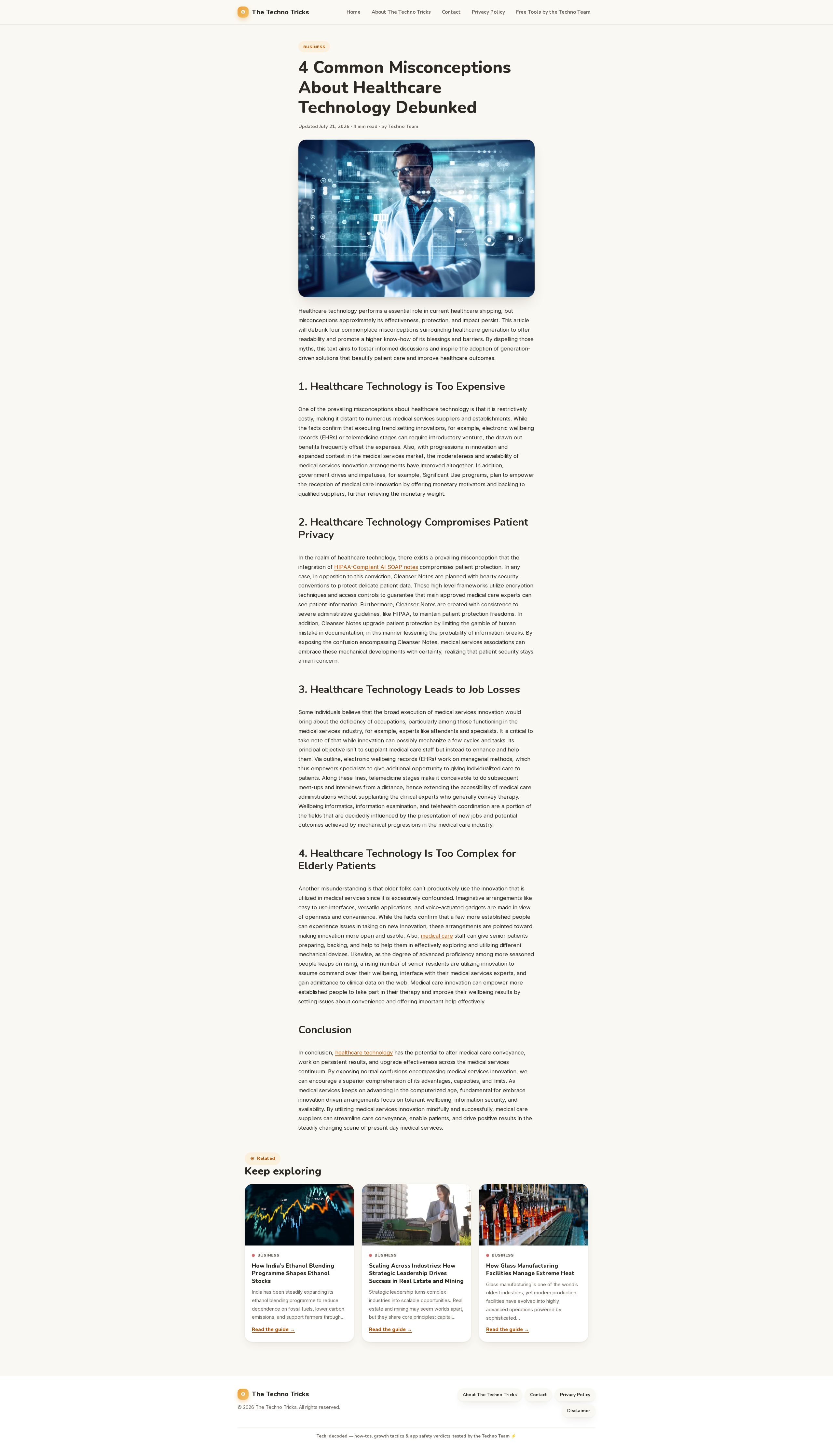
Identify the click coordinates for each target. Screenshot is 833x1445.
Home (354, 12)
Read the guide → (273, 1329)
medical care (437, 935)
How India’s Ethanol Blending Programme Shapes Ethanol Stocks (293, 1273)
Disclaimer (578, 1411)
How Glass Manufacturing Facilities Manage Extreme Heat (530, 1269)
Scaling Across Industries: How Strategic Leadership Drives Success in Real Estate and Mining (416, 1273)
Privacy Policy (488, 12)
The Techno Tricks (280, 12)
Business (314, 46)
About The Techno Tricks (401, 12)
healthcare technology (364, 1052)
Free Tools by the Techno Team (553, 12)
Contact (451, 12)
